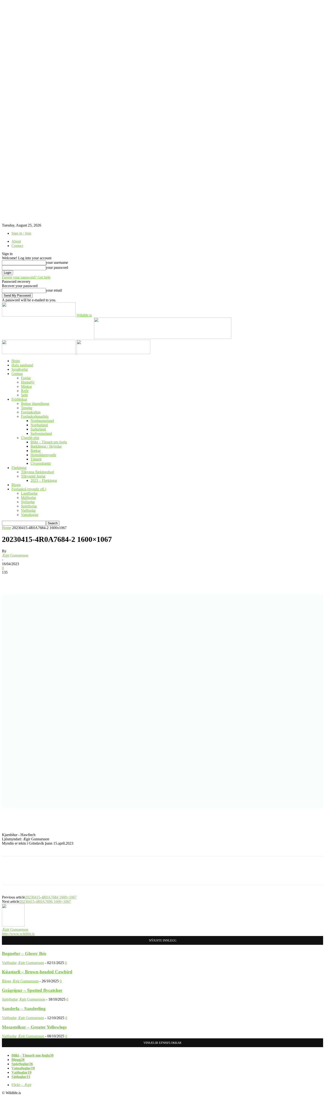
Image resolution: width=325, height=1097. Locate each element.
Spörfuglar (29, 506)
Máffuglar (28, 498)
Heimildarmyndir (43, 455)
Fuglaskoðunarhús (35, 416)
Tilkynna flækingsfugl (37, 472)
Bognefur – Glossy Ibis (24, 953)
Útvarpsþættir (40, 463)
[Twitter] (27, 875)
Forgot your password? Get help (26, 277)
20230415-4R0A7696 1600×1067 (45, 901)
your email (54, 290)
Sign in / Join (21, 233)
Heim (15, 361)
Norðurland (39, 425)
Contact (17, 246)
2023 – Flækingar (43, 480)
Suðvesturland (41, 433)
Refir (25, 391)
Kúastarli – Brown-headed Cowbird (37, 971)
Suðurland (38, 429)
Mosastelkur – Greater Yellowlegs (34, 1027)
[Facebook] (10, 875)
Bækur (35, 451)
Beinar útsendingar (35, 404)
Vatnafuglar (29, 515)
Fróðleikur (19, 399)
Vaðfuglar (28, 510)
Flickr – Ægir (21, 1085)
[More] (78, 875)
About (16, 241)
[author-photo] (13, 925)
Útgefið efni (30, 438)
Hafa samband (22, 365)
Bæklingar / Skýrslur (46, 446)
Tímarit (35, 459)
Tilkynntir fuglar (33, 476)
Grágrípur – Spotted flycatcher (32, 990)
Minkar (26, 386)
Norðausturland (42, 421)
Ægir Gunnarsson (15, 555)
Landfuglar (29, 493)
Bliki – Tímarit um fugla (48, 442)
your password (57, 267)
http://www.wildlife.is (18, 934)
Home (6, 528)
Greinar (17, 374)
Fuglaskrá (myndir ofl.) (28, 489)
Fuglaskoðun (30, 412)
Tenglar (26, 408)
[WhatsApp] (61, 875)
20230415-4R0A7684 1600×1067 (51, 897)
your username (57, 262)
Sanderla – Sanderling (24, 1008)
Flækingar (19, 468)
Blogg (16, 485)
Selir (24, 395)
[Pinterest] (44, 875)
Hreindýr (27, 382)
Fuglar (26, 378)
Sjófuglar (28, 502)
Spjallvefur (19, 369)
